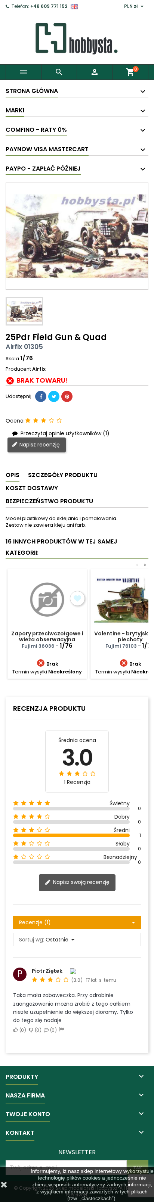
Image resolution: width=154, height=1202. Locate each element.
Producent (18, 369)
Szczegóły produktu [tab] (63, 475)
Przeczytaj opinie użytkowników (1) (64, 433)
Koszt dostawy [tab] (32, 488)
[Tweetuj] (53, 396)
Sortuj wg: (31, 939)
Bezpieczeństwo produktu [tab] (49, 501)
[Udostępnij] (40, 396)
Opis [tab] (12, 475)
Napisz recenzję (39, 444)
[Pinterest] (67, 396)
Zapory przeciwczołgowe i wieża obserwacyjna (47, 636)
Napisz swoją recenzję (81, 882)
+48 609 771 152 (48, 6)
